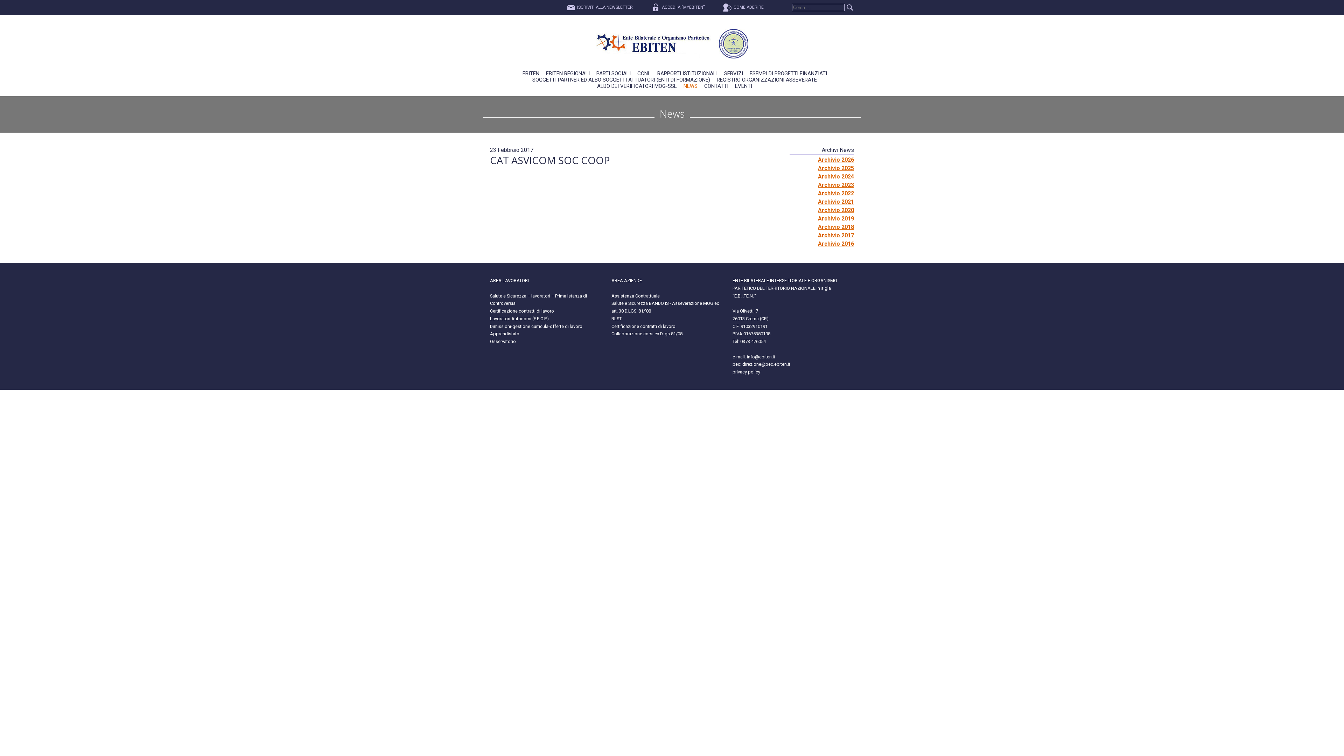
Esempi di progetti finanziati (788, 73)
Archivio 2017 (836, 235)
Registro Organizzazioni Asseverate (767, 80)
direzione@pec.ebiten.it (766, 364)
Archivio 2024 (836, 176)
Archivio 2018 (836, 227)
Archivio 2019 (836, 218)
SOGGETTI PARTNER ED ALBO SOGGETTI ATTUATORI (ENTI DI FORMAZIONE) (621, 80)
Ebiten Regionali (568, 73)
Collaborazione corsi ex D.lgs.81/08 (646, 333)
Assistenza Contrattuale (635, 296)
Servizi (733, 73)
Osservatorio (503, 341)
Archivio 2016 (836, 243)
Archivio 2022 (836, 193)
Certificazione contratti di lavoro (522, 311)
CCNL (644, 73)
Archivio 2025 (836, 168)
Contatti (716, 86)
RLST (616, 318)
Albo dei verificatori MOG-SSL (637, 86)
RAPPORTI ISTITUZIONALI (687, 73)
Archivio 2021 (836, 201)
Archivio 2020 (836, 210)
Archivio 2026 (836, 159)
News (691, 86)
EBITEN (531, 73)
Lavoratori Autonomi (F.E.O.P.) (519, 318)
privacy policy (746, 371)
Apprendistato (504, 333)
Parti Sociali (613, 73)
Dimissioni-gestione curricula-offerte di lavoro (536, 326)
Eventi (743, 86)
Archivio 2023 (836, 185)
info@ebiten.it (761, 356)
